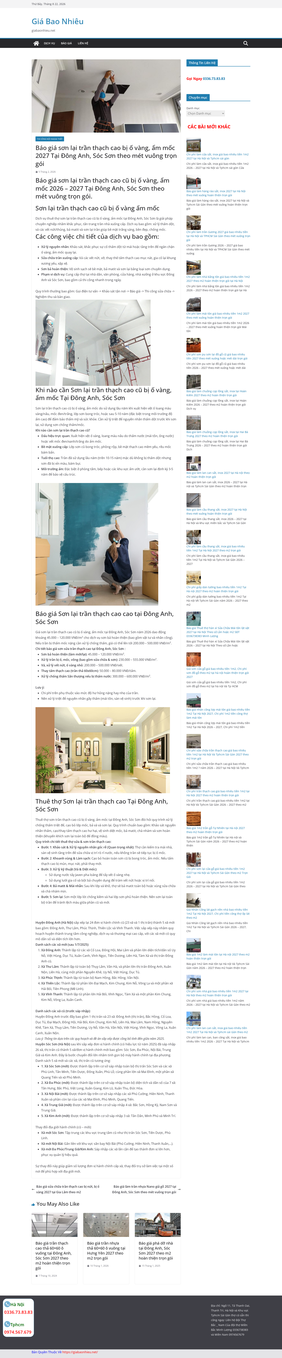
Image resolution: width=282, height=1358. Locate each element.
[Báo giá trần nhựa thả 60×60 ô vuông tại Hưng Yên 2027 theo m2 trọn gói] (106, 1216)
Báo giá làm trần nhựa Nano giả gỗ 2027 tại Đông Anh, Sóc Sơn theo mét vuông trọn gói (144, 1189)
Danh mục (193, 108)
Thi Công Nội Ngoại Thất (50, 139)
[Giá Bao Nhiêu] (36, 43)
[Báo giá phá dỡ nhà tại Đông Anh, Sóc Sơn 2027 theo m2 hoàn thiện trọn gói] (158, 1216)
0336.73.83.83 (214, 78)
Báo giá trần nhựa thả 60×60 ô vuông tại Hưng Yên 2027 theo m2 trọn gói (106, 1251)
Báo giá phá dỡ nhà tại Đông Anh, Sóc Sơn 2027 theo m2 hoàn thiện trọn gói (156, 1251)
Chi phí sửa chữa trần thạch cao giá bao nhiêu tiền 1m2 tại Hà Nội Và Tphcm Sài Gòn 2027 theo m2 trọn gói (217, 754)
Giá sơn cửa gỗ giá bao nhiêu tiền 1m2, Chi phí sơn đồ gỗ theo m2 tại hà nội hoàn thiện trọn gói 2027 (217, 673)
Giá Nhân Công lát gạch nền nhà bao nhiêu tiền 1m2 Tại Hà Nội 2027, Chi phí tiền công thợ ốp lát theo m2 (218, 913)
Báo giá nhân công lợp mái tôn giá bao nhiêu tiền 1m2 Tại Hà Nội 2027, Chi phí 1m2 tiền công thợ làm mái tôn (218, 713)
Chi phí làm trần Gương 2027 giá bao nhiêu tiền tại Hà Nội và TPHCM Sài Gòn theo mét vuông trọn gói (218, 236)
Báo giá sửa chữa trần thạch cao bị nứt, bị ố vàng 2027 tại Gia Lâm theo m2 (67, 1189)
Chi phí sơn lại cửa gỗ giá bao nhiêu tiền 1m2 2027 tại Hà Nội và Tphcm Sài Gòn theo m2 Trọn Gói (217, 873)
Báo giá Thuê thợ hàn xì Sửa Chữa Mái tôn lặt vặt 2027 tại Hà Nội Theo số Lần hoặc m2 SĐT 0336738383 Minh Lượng (217, 632)
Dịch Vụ (49, 43)
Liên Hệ (83, 43)
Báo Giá (66, 43)
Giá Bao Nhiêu (58, 21)
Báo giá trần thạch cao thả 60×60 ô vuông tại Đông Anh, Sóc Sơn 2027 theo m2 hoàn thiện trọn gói (53, 1256)
